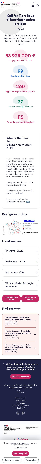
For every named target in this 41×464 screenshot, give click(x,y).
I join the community (20, 376)
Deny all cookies (12, 460)
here (28, 202)
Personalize (31, 460)
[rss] (23, 413)
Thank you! (20, 408)
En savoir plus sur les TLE (11, 298)
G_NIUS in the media (20, 406)
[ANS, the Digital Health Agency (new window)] (20, 440)
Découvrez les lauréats (30, 298)
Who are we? (20, 398)
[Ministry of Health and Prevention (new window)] (20, 430)
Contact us (20, 403)
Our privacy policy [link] (21, 447)
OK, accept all (20, 454)
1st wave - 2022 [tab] (14, 251)
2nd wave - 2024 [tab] (15, 262)
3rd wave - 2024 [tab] (14, 272)
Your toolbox (20, 400)
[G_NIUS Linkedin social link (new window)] (17, 413)
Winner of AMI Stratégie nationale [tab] (19, 285)
